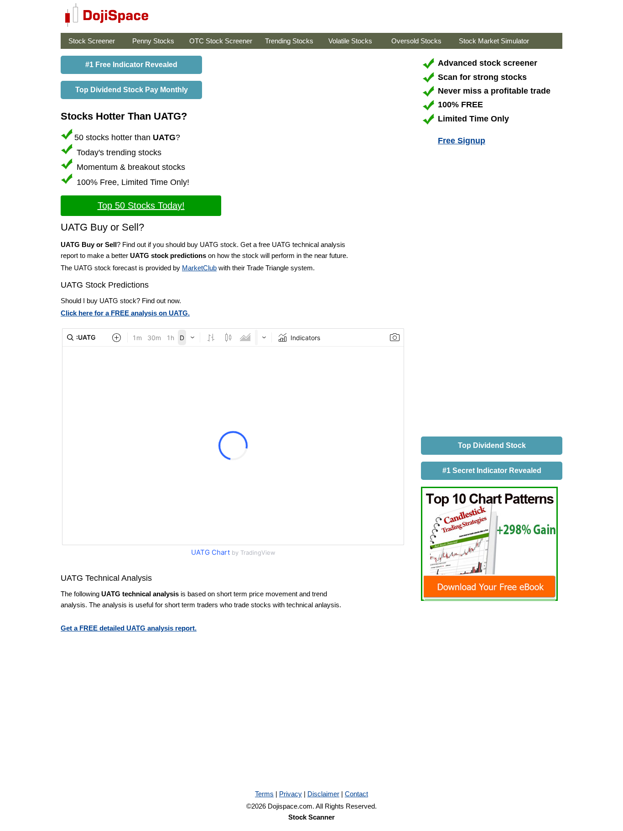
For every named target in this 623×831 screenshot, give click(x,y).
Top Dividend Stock (492, 445)
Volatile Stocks (350, 41)
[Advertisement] (489, 293)
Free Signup (461, 140)
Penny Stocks (153, 41)
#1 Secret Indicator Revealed (491, 470)
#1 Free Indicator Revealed (131, 64)
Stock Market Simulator (494, 41)
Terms (264, 794)
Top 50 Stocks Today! (141, 205)
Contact (356, 794)
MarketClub (199, 268)
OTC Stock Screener (220, 41)
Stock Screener (91, 41)
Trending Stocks (289, 41)
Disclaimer (323, 794)
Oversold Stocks (416, 41)
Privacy (290, 794)
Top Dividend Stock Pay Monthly (131, 90)
